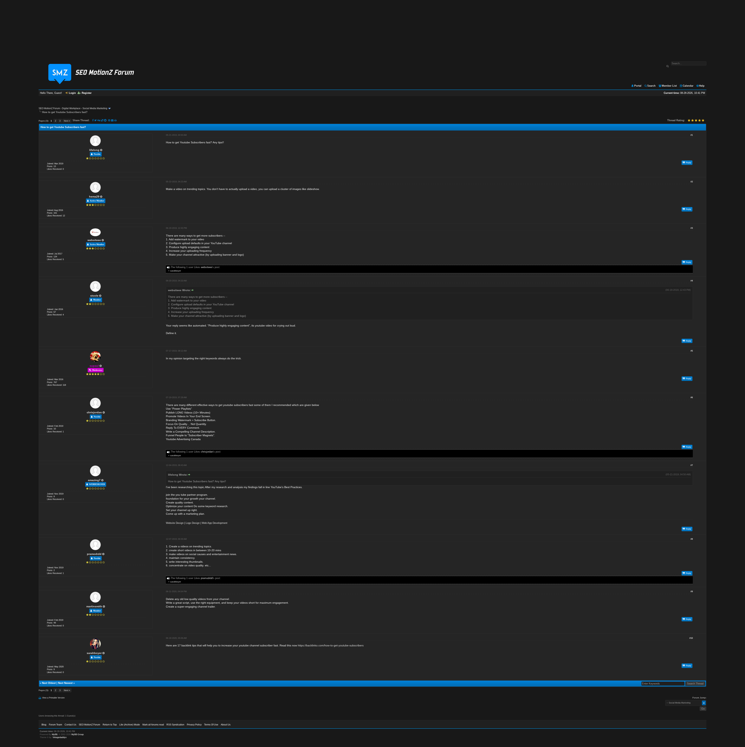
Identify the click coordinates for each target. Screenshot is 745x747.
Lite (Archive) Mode (129, 724)
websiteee (94, 240)
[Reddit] (105, 120)
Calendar (688, 85)
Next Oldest (49, 683)
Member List (669, 85)
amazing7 (94, 480)
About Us (225, 724)
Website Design (175, 523)
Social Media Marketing (94, 108)
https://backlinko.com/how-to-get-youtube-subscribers (331, 645)
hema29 (94, 196)
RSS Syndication (175, 724)
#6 (691, 397)
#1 (691, 135)
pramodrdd (94, 553)
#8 (691, 539)
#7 (691, 465)
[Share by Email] (112, 120)
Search (651, 85)
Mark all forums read (153, 724)
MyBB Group (77, 734)
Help (701, 85)
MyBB (54, 734)
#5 (691, 351)
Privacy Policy (194, 724)
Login (72, 92)
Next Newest (65, 683)
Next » (67, 121)
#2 (691, 181)
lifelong (94, 149)
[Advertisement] (372, 29)
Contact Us (70, 724)
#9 (691, 591)
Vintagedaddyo (60, 737)
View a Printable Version (53, 698)
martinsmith (94, 606)
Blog (44, 724)
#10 (691, 638)
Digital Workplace (71, 108)
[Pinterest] (109, 120)
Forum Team (55, 724)
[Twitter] (95, 120)
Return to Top (110, 724)
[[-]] (168, 267)
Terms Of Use (211, 724)
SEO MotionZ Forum (49, 108)
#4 (691, 280)
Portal (637, 85)
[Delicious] (102, 120)
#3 (691, 228)
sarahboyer (175, 271)
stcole (94, 295)
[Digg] (98, 120)
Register (87, 92)
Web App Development (214, 523)
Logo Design (193, 523)
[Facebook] (93, 120)
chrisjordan (94, 412)
